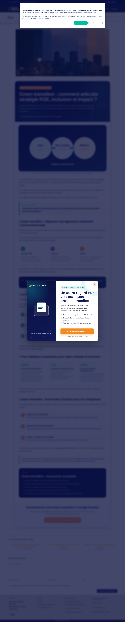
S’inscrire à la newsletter (76, 331)
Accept (81, 23)
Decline (95, 23)
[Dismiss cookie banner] (102, 7)
